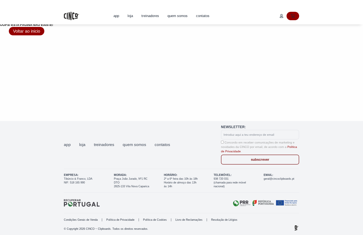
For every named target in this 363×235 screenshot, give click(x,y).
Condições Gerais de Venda (81, 219)
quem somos (177, 16)
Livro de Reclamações (189, 219)
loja (130, 16)
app (116, 16)
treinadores (150, 16)
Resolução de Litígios (224, 219)
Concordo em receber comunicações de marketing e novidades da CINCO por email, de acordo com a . (259, 147)
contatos (202, 16)
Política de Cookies (155, 219)
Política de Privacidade (120, 219)
